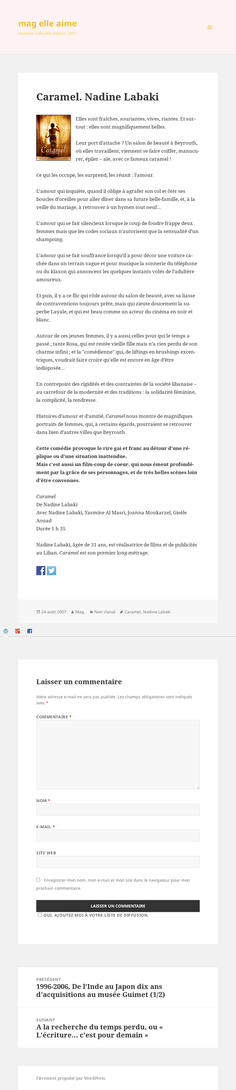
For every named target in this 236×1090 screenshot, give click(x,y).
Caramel (133, 611)
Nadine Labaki (157, 611)
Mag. (80, 611)
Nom (43, 800)
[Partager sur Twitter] (51, 570)
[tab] (6, 631)
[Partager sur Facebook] (40, 570)
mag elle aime (47, 23)
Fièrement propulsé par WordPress (70, 1078)
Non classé (104, 611)
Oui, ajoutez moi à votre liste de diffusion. (96, 915)
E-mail (45, 826)
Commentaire (54, 716)
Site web (46, 853)
